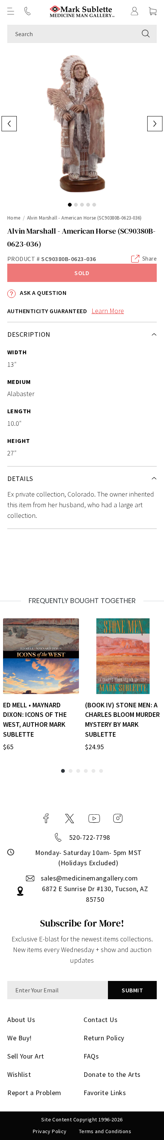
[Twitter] (69, 818)
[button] (10, 11)
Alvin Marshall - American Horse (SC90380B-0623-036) (84, 218)
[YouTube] (94, 818)
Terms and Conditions (105, 1131)
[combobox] (71, 34)
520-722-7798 (89, 837)
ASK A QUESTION (42, 292)
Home (14, 218)
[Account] (134, 11)
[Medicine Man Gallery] (82, 11)
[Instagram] (117, 818)
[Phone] (27, 11)
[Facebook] (46, 818)
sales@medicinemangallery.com (89, 878)
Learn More (108, 310)
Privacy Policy (50, 1131)
